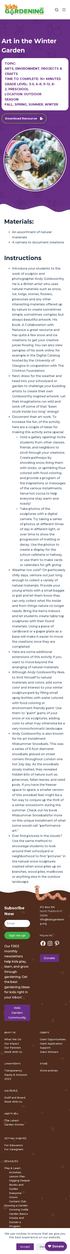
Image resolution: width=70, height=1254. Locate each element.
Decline (45, 1246)
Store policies (49, 1070)
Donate (49, 958)
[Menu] (64, 9)
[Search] (56, 9)
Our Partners (12, 1047)
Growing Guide (18, 1209)
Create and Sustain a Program (16, 1222)
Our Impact (11, 1043)
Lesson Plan (17, 1176)
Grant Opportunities (53, 1039)
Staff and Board (14, 1097)
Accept (25, 1246)
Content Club (17, 1201)
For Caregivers (13, 1149)
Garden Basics (18, 1213)
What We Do (12, 1039)
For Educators (13, 1145)
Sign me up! (17, 935)
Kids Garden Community (17, 1012)
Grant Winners (49, 1051)
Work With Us (13, 1051)
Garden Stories (14, 1124)
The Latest (11, 1120)
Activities (15, 1172)
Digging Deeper (19, 1180)
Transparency (13, 1070)
